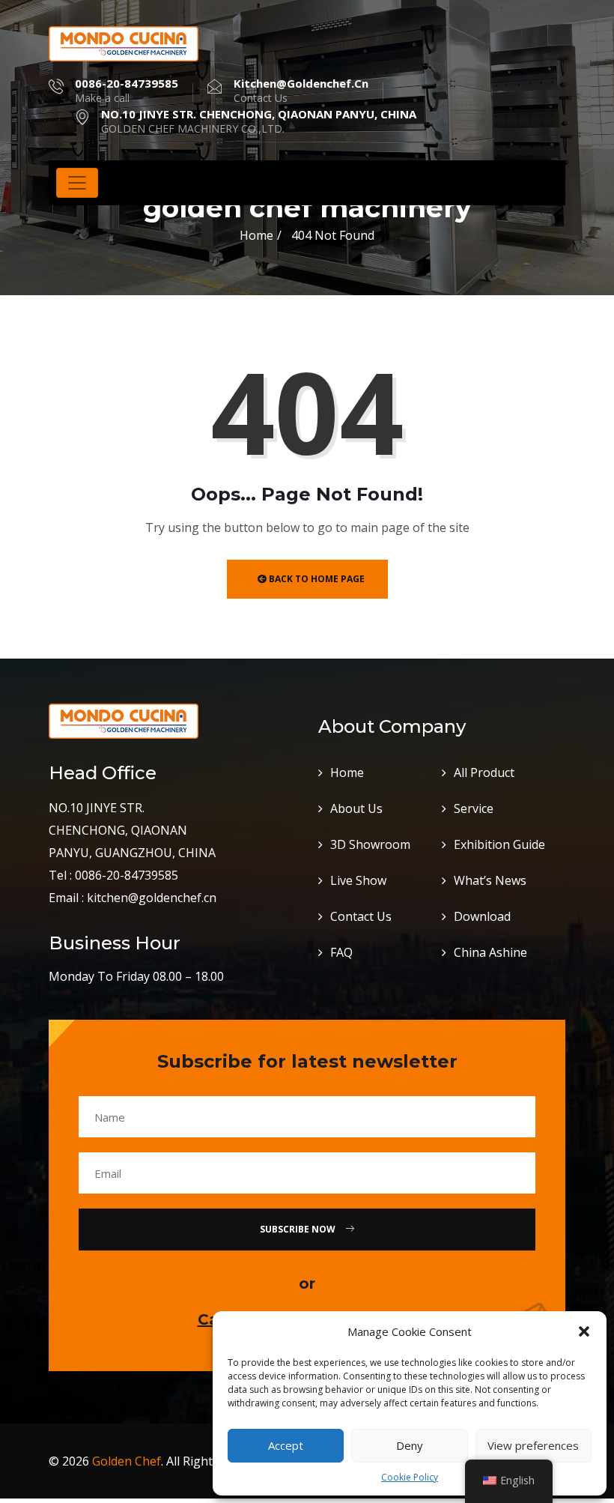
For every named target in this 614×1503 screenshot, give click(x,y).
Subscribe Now (299, 1229)
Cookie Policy (409, 1477)
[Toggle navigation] (77, 183)
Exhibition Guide (499, 844)
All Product (484, 772)
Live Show (358, 880)
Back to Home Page (316, 578)
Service (473, 808)
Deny (409, 1445)
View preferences (533, 1445)
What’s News (490, 880)
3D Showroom (370, 844)
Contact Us (361, 916)
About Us (356, 808)
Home (256, 235)
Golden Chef (126, 1461)
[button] (584, 1331)
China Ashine (490, 952)
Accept (285, 1445)
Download (482, 916)
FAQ (341, 952)
